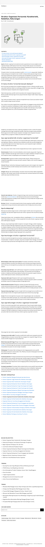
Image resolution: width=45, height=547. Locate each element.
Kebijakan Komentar (19, 544)
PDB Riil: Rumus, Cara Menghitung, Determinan (13, 468)
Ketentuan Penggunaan (38, 543)
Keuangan (22, 518)
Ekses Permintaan (7, 472)
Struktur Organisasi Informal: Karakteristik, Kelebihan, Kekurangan (18, 412)
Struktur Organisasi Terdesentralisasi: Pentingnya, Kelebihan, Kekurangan (19, 407)
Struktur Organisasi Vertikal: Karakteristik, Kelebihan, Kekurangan (17, 399)
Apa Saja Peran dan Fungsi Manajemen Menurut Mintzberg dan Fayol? (18, 465)
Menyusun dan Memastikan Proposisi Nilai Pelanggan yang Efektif (17, 493)
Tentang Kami (11, 543)
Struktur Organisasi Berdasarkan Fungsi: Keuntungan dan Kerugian (17, 386)
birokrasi (34, 217)
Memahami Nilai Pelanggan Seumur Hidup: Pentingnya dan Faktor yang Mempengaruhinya (23, 486)
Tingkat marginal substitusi (9, 474)
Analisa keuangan (5, 518)
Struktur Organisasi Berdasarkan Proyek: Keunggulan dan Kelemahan (18, 403)
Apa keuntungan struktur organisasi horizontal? (12, 56)
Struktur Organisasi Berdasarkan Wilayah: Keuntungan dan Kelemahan (18, 390)
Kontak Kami (26, 544)
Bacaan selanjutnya (6, 59)
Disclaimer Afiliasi (29, 543)
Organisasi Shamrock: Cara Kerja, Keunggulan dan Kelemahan (16, 401)
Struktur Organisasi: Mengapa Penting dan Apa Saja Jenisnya (16, 377)
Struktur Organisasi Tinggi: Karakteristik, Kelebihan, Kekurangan (17, 379)
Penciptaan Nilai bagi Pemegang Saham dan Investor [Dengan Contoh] (18, 501)
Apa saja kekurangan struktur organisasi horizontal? (14, 58)
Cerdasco (3, 6)
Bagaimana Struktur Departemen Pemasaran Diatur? (14, 455)
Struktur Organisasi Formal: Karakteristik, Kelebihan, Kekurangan (17, 409)
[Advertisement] (22, 2)
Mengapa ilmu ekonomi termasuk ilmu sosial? (13, 476)
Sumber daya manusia (11, 520)
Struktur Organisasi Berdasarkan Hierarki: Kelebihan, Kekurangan (17, 384)
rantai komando (28, 72)
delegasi (3, 345)
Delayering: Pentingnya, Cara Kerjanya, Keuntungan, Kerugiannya (17, 442)
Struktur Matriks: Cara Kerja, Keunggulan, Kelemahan (15, 394)
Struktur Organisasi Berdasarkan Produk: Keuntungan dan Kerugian (18, 388)
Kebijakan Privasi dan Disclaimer (19, 543)
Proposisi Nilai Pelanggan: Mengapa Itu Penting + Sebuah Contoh (17, 491)
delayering (3, 214)
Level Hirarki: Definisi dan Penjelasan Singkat (13, 446)
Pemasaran (4, 520)
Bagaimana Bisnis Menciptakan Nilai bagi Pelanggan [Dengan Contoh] (18, 499)
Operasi (39, 518)
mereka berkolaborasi (12, 196)
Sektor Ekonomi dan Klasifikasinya (11, 479)
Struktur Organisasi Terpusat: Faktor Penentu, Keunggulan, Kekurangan (18, 405)
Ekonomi (14, 518)
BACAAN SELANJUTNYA (7, 61)
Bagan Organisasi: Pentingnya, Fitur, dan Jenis (13, 444)
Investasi (18, 518)
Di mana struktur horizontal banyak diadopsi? (12, 53)
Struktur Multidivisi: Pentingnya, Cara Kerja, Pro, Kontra (15, 414)
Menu (42, 6)
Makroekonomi (28, 518)
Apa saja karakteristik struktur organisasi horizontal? (14, 55)
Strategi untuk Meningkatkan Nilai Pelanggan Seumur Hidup (16, 489)
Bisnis (10, 518)
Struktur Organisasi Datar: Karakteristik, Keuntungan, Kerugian (17, 381)
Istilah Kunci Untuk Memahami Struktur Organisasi (14, 457)
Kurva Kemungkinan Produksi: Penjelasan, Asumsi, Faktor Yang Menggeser (19, 470)
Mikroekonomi (34, 518)
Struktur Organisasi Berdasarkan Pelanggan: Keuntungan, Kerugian (17, 392)
